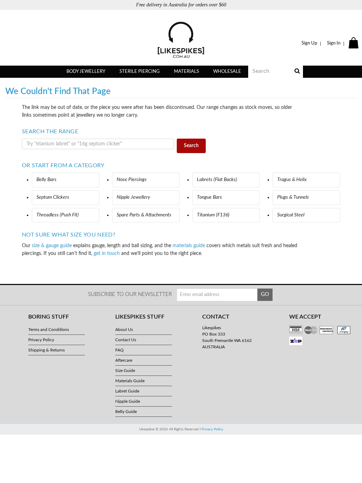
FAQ (119, 350)
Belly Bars (46, 179)
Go (265, 294)
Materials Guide (130, 381)
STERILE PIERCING (139, 71)
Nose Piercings (132, 179)
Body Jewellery (85, 71)
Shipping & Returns (46, 350)
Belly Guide (126, 411)
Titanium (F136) (213, 215)
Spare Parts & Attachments (144, 215)
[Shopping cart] (354, 43)
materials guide (189, 245)
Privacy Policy (41, 340)
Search (191, 145)
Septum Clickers (52, 197)
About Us (124, 329)
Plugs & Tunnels (293, 197)
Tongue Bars (209, 197)
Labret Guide (127, 391)
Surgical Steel (290, 215)
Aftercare (123, 360)
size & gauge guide (52, 245)
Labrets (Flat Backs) (217, 179)
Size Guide (125, 370)
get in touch (107, 253)
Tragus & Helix (292, 179)
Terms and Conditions (48, 329)
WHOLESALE (227, 71)
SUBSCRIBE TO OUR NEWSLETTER (130, 294)
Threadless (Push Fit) (57, 215)
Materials (186, 71)
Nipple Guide (127, 401)
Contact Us (125, 340)
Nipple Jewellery (133, 197)
